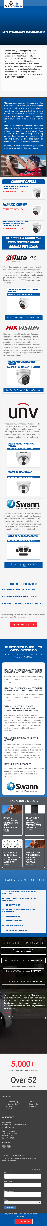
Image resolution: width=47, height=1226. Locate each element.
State (6, 1200)
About (31, 1102)
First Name (8, 1173)
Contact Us (33, 1106)
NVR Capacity (13, 916)
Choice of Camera (16, 930)
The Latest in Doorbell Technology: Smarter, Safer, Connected (34, 823)
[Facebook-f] (4, 1146)
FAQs (10, 1106)
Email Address (10, 1191)
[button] (23, 893)
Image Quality (14, 921)
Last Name (8, 1181)
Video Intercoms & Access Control (23, 604)
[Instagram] (9, 1146)
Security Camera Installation (19, 597)
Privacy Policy (33, 1104)
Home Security (13, 1102)
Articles (10, 1108)
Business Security (14, 1104)
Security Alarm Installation (18, 590)
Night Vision (13, 905)
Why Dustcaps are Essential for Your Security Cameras (33, 857)
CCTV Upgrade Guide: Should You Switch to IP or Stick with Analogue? (11, 857)
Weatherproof (14, 926)
